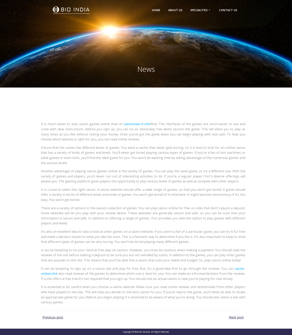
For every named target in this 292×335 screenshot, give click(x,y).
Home (156, 10)
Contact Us (228, 10)
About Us (175, 10)
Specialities (199, 10)
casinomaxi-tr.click (137, 124)
